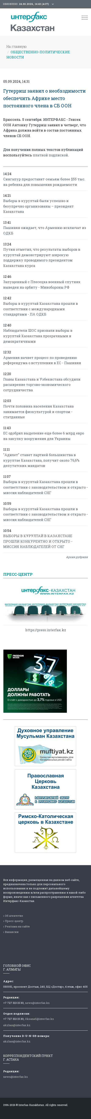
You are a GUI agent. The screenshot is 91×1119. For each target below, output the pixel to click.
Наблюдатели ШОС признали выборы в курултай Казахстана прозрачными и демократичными (37, 335)
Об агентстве (14, 916)
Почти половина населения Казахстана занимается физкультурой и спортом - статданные (38, 411)
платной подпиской (50, 155)
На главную (16, 46)
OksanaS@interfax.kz (39, 1019)
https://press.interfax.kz (45, 630)
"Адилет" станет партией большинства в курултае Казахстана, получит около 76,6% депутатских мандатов (41, 460)
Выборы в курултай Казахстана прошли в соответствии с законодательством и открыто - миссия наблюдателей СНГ (45, 487)
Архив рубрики (77, 557)
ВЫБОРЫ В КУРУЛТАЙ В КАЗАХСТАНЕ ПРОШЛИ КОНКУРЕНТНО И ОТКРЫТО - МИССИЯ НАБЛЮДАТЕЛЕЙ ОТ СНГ (37, 541)
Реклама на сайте (17, 926)
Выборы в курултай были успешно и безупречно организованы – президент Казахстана (38, 206)
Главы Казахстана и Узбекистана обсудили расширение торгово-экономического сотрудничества (41, 384)
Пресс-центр (14, 921)
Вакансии (12, 932)
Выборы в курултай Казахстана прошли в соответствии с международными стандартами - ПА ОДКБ (40, 308)
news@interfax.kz (37, 1003)
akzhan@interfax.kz (16, 1025)
